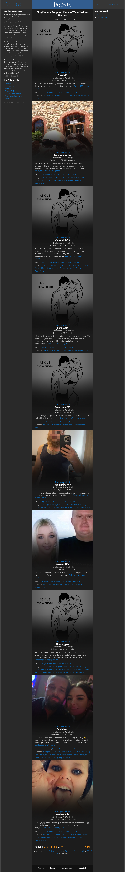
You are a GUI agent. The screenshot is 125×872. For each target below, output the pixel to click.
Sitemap (8, 98)
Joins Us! (82, 868)
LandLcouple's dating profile (54, 828)
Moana (44, 347)
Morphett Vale (47, 262)
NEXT (87, 846)
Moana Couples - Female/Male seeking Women (71, 350)
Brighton (45, 664)
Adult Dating (49, 851)
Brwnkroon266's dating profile (72, 418)
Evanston (45, 422)
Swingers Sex (48, 265)
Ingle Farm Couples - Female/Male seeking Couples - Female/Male (65, 507)
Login (52, 868)
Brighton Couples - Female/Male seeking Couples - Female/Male (65, 669)
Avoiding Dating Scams (13, 96)
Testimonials (66, 868)
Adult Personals (49, 584)
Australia (76, 92)
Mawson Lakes (47, 581)
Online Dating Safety (13, 93)
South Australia (66, 92)
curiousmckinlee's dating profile (48, 171)
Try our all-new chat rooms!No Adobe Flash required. (16, 4)
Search (41, 868)
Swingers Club (48, 95)
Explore (59, 851)
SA (88, 851)
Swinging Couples (49, 752)
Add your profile (114, 4)
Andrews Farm (47, 92)
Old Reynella (46, 749)
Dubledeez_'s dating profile (46, 745)
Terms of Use (10, 89)
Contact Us (9, 84)
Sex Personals (48, 350)
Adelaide (56, 92)
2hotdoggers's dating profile (46, 660)
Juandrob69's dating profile (59, 344)
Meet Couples (48, 178)
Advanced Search (103, 17)
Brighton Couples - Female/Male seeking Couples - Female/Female (59, 672)
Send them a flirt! (62, 73)
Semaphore (46, 175)
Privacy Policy (10, 91)
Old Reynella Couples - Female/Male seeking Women (58, 755)
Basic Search (101, 15)
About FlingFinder (12, 86)
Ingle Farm (46, 502)
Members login (101, 4)
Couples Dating (49, 834)
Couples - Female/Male (75, 851)
